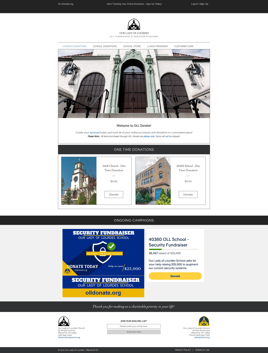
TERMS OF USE (202, 350)
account (95, 132)
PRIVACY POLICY (183, 350)
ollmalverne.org (202, 337)
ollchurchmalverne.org (69, 337)
